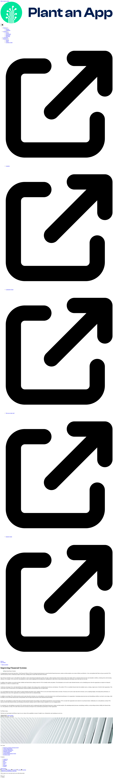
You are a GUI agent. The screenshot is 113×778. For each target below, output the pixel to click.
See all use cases (6, 754)
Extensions (8, 30)
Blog (4, 761)
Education (8, 36)
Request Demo (4, 715)
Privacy (4, 768)
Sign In (2, 661)
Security (5, 762)
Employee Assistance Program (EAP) (11, 747)
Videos (7, 41)
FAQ (4, 763)
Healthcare (8, 35)
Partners (4, 766)
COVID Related (6, 752)
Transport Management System (9, 753)
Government (8, 34)
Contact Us (5, 759)
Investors (5, 765)
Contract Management (7, 748)
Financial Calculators (7, 751)
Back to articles (5, 664)
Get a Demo (3, 662)
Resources (5, 38)
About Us (5, 760)
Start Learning (10, 715)
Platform (5, 27)
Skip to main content (5, 1)
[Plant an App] (56, 23)
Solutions (5, 31)
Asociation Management (8, 750)
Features (7, 29)
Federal (7, 32)
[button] (2, 25)
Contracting (5, 37)
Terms (2, 768)
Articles (7, 40)
